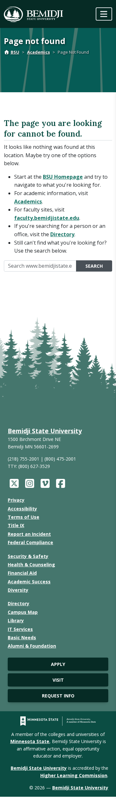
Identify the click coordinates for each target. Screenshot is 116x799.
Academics (38, 52)
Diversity (18, 590)
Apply (58, 664)
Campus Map (23, 612)
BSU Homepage (63, 176)
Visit (58, 680)
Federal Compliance (30, 542)
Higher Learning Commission (73, 775)
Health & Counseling (31, 564)
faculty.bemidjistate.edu (46, 217)
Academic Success (29, 582)
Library (16, 620)
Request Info (58, 696)
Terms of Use (23, 517)
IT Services (20, 629)
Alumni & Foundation (32, 646)
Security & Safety (28, 556)
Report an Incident (29, 534)
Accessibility (22, 509)
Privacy (16, 500)
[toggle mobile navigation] (104, 14)
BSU (15, 52)
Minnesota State (29, 741)
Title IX (16, 525)
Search (94, 266)
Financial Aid (22, 573)
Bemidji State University (45, 430)
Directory (62, 234)
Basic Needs (22, 637)
